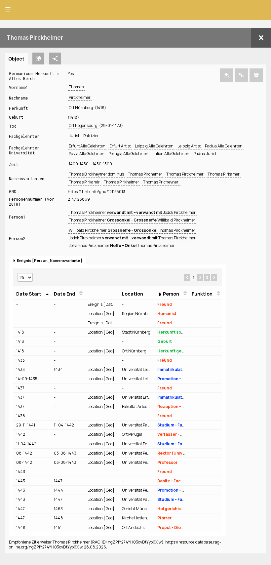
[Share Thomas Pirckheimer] (256, 75)
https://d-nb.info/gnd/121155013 (96, 191)
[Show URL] (241, 75)
